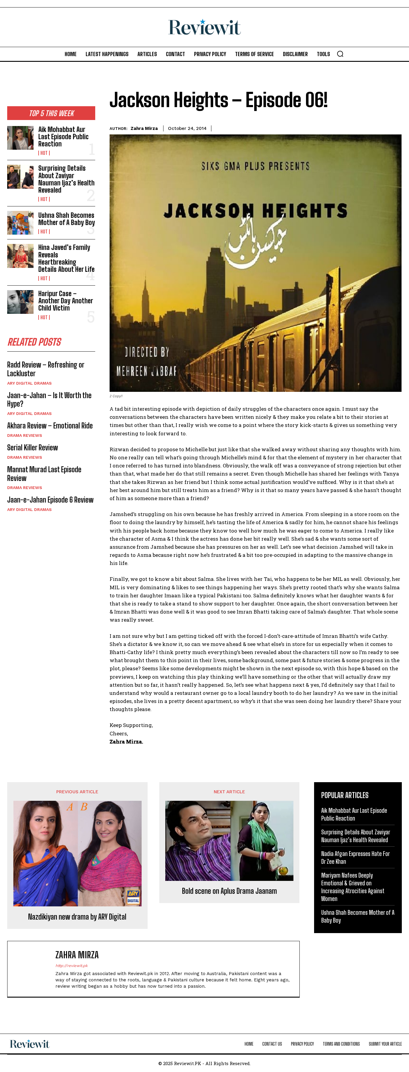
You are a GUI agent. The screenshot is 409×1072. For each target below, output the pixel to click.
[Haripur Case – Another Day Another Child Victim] (20, 302)
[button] (340, 54)
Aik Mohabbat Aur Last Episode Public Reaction (63, 136)
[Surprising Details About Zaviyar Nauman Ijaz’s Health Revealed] (20, 176)
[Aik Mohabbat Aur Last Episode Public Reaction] (20, 138)
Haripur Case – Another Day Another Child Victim (65, 301)
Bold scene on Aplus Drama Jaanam (229, 891)
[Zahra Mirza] (34, 969)
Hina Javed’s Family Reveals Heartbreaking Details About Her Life (66, 258)
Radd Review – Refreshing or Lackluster (45, 369)
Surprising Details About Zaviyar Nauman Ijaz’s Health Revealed (66, 179)
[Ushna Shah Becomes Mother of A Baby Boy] (20, 223)
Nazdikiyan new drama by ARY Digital (77, 917)
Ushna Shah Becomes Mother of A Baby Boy (66, 219)
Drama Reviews (24, 435)
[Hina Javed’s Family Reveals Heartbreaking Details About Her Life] (20, 256)
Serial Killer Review (32, 447)
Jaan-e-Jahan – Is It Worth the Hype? (49, 399)
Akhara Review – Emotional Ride (50, 425)
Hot (44, 153)
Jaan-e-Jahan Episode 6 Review (50, 499)
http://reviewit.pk (71, 965)
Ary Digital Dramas (29, 383)
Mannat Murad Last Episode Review (44, 473)
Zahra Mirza (144, 128)
